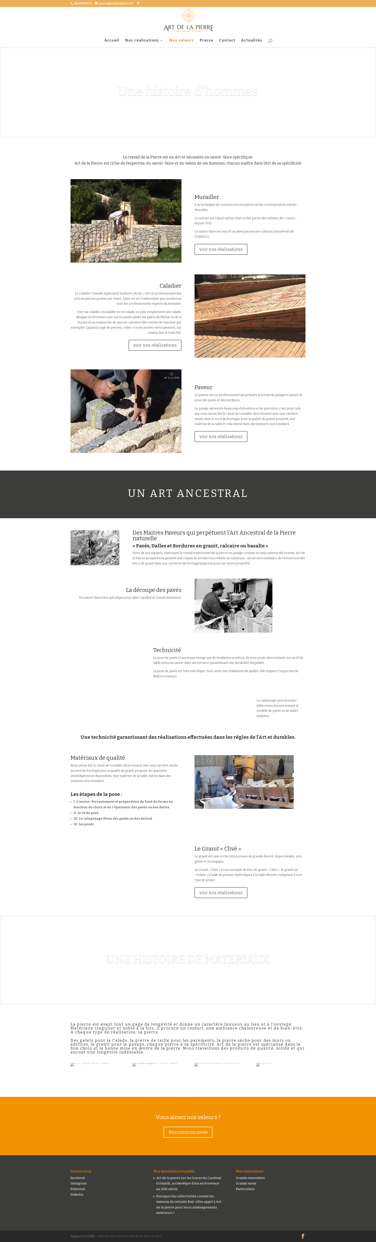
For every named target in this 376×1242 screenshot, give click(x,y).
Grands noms (246, 1183)
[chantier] (264, 1063)
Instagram (78, 1183)
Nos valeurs (181, 40)
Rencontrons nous (188, 1132)
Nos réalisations (142, 40)
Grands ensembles (250, 1178)
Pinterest (77, 1189)
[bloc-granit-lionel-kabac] (90, 1063)
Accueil (111, 40)
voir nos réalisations (221, 249)
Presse (206, 40)
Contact (227, 40)
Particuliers (245, 1189)
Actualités (251, 40)
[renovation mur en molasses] (217, 1063)
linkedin (76, 1194)
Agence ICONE (82, 1236)
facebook (77, 1178)
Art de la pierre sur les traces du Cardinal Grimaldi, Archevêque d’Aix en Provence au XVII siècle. (188, 1183)
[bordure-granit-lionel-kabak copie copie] (157, 1063)
